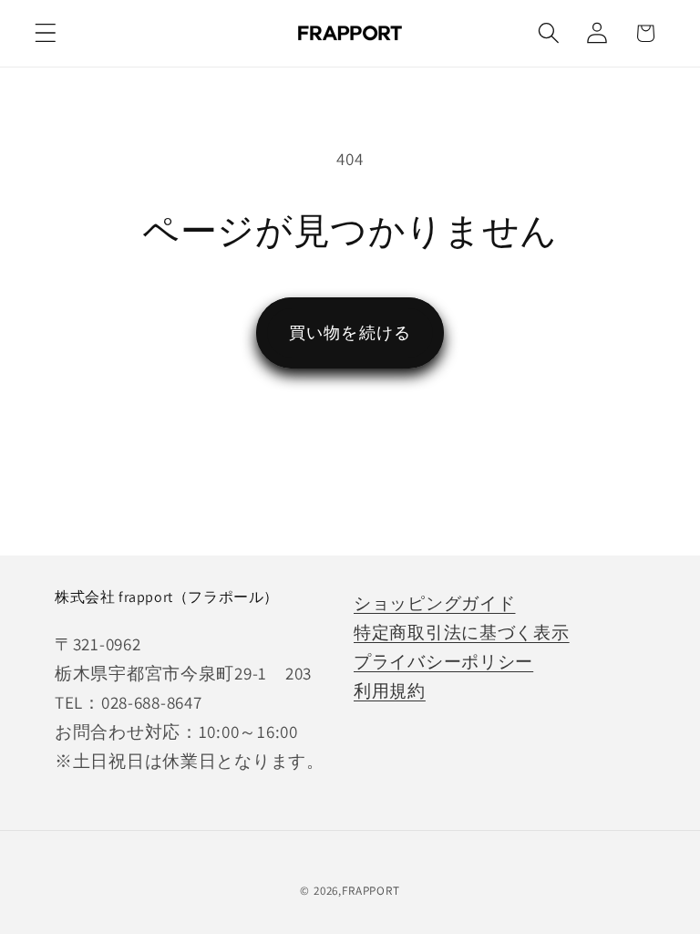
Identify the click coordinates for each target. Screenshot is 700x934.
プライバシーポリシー (443, 661)
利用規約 (390, 690)
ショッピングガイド (434, 603)
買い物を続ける (350, 332)
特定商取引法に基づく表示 (462, 632)
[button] (46, 33)
